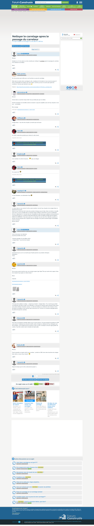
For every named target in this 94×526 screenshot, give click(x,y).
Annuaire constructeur (20, 9)
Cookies (79, 521)
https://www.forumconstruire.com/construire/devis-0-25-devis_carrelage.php (34, 87)
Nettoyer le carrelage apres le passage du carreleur (30, 38)
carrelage (42, 61)
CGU (57, 521)
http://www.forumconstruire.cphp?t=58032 (21, 281)
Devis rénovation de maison (18, 404)
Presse (59, 521)
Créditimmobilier (42, 7)
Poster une (43, 379)
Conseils (35, 6)
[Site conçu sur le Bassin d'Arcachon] (16, 522)
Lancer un (30, 379)
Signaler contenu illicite (33, 521)
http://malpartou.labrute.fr (17, 284)
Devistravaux (64, 7)
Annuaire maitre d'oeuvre (38, 9)
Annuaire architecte (56, 9)
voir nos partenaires (15, 514)
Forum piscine (73, 9)
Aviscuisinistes (79, 7)
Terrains (48, 6)
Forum (14, 6)
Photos (29, 6)
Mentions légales (41, 521)
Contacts (26, 521)
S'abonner (77, 34)
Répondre (26, 46)
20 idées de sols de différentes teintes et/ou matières (52, 405)
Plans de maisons (56, 6)
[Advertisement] (47, 22)
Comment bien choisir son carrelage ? (29, 405)
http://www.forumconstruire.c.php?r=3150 (26, 109)
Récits (22, 7)
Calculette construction (50, 521)
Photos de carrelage (39, 404)
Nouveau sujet (17, 46)
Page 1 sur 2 (34, 49)
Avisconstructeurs (72, 7)
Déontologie (64, 521)
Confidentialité (74, 521)
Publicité (69, 521)
